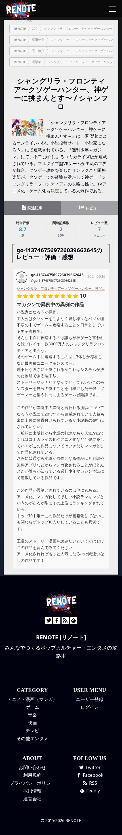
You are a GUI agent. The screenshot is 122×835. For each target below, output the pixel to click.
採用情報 (32, 791)
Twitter (92, 767)
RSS (92, 783)
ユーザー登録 (89, 699)
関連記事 (34, 207)
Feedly (92, 791)
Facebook (93, 775)
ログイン (90, 707)
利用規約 (32, 775)
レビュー (92, 207)
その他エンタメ (32, 738)
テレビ (32, 730)
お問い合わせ (32, 767)
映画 (32, 723)
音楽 (32, 715)
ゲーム (32, 707)
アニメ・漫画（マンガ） (32, 699)
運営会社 (32, 799)
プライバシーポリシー (32, 783)
